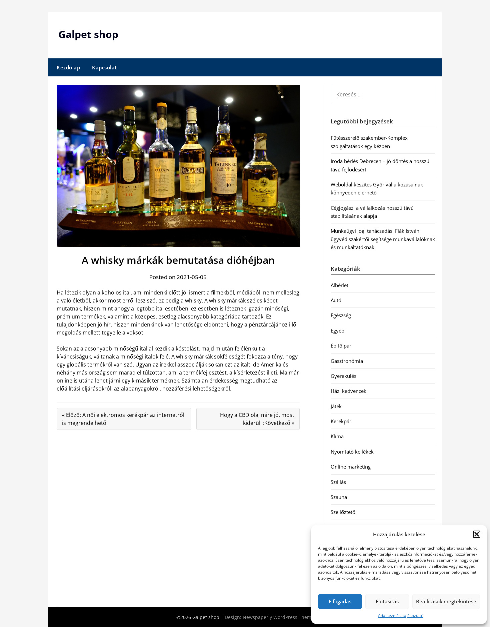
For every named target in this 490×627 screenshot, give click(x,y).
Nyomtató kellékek (352, 451)
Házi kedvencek (348, 391)
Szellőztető (343, 512)
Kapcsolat (104, 67)
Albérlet (339, 285)
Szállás (338, 482)
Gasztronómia (347, 361)
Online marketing (351, 466)
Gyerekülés (343, 376)
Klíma (337, 436)
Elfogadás (340, 601)
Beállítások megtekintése (446, 601)
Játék (336, 406)
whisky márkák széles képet (243, 300)
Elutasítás (387, 601)
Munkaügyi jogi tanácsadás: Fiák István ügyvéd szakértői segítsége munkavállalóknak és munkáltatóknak (383, 238)
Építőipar (341, 345)
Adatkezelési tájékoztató (400, 615)
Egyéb (337, 330)
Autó (336, 300)
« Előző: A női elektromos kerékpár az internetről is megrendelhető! (123, 419)
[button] (476, 534)
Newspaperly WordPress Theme (278, 617)
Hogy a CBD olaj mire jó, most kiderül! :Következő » (257, 419)
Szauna (339, 497)
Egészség (341, 315)
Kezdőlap (68, 67)
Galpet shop (88, 34)
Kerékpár (341, 421)
